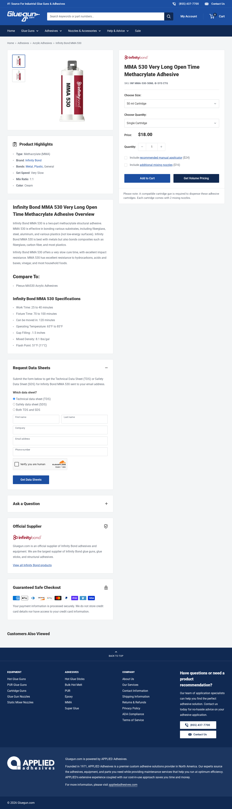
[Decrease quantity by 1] (142, 147)
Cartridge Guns (16, 690)
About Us (128, 679)
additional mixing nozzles (156, 165)
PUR (67, 690)
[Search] (168, 16)
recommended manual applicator (161, 157)
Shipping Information (136, 696)
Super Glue (72, 708)
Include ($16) (155, 165)
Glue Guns (27, 31)
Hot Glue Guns (16, 679)
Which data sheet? (25, 392)
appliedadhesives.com (123, 784)
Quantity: (130, 147)
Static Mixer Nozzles (20, 702)
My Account (189, 16)
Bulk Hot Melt (73, 685)
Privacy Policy (131, 708)
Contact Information (135, 690)
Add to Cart (147, 178)
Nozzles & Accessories (82, 31)
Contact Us (218, 3)
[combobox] (105, 16)
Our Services (130, 685)
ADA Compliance (133, 714)
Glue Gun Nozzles (18, 696)
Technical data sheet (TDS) (33, 399)
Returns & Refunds (134, 702)
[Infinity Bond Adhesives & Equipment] (171, 57)
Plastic (38, 166)
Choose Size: (143, 95)
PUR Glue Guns (17, 685)
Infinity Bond (33, 160)
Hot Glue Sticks (74, 679)
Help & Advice (116, 31)
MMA (68, 702)
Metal (29, 166)
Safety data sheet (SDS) (31, 404)
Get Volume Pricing (196, 178)
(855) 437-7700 (185, 3)
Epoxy (69, 696)
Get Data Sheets (31, 479)
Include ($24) (160, 157)
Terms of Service (133, 720)
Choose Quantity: (146, 115)
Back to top (116, 656)
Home (11, 31)
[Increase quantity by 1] (161, 147)
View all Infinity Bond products (32, 565)
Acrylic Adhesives (42, 43)
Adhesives (51, 31)
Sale (138, 31)
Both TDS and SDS (28, 410)
